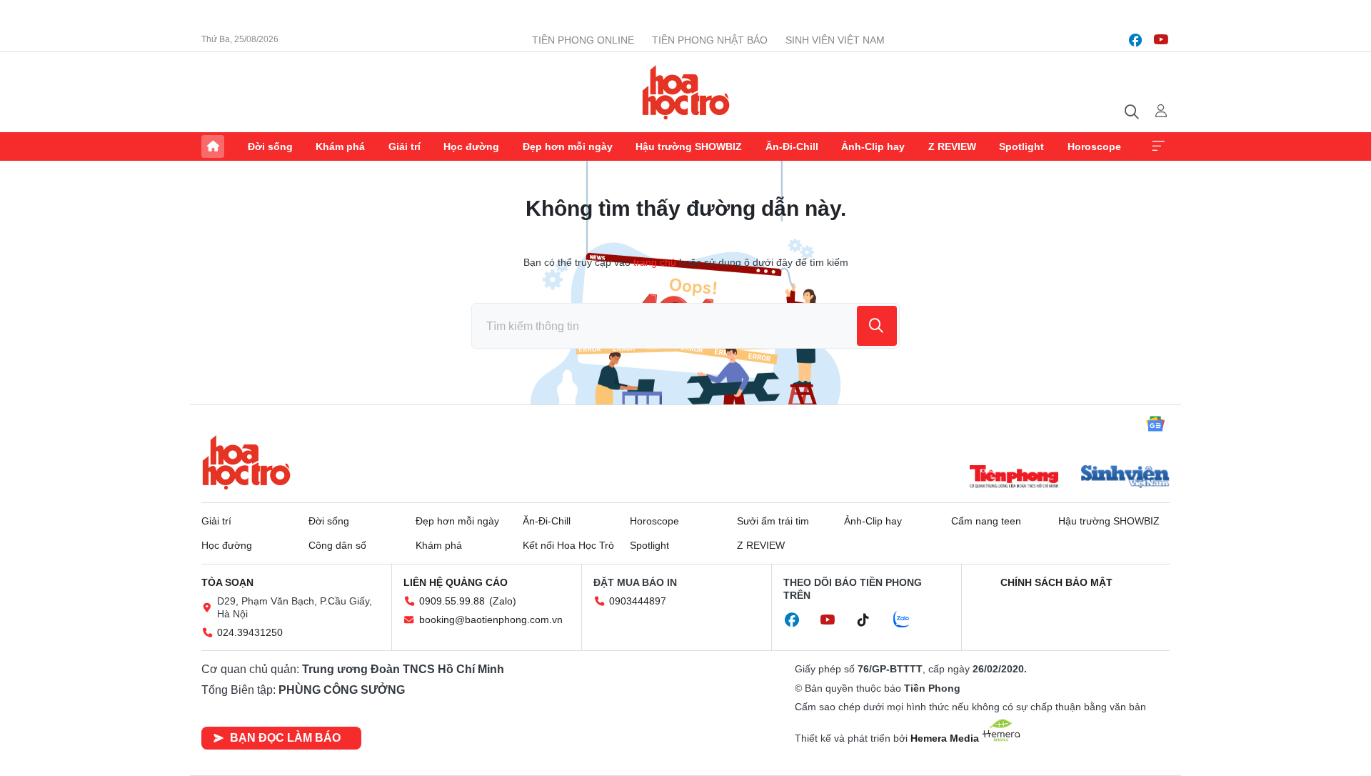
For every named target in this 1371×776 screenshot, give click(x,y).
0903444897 (637, 601)
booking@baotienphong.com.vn (491, 619)
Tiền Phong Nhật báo (710, 40)
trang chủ (654, 262)
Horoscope (1094, 146)
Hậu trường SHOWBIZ (689, 146)
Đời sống (270, 146)
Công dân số (337, 545)
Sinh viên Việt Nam (835, 40)
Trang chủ (212, 146)
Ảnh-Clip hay (873, 146)
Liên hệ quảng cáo (455, 582)
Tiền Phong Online (583, 40)
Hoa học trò (246, 462)
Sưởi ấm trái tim (773, 521)
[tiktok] (870, 620)
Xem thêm (1158, 146)
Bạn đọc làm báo (285, 738)
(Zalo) (502, 601)
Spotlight (1021, 146)
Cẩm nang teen (986, 521)
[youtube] (1161, 40)
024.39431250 (250, 632)
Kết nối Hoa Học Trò (568, 545)
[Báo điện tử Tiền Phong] (1014, 478)
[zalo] (909, 620)
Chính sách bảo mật (1056, 582)
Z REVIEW (952, 146)
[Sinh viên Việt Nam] (1125, 478)
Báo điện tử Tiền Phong (685, 92)
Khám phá (340, 146)
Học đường (471, 146)
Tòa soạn (227, 582)
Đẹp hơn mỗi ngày (568, 146)
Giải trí (404, 146)
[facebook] (1135, 40)
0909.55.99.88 (452, 601)
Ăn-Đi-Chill (791, 146)
